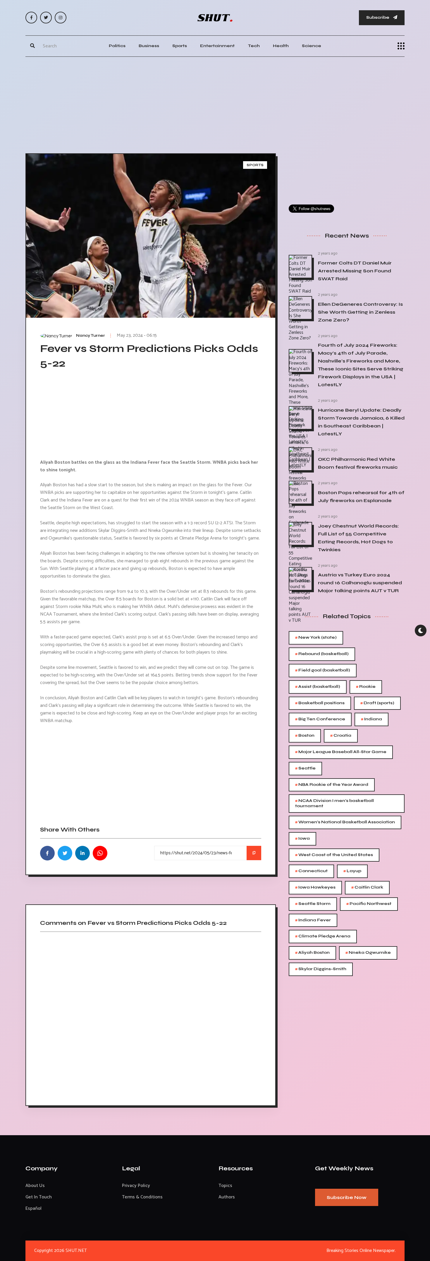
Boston (304, 735)
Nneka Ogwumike (368, 952)
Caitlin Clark (367, 887)
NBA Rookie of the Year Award (331, 784)
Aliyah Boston (312, 952)
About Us (35, 1186)
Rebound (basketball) (322, 654)
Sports (179, 45)
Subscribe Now (347, 1197)
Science (311, 45)
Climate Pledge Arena (322, 936)
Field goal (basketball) (322, 670)
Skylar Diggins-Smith (320, 969)
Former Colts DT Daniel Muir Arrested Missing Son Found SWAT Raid (355, 270)
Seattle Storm (313, 904)
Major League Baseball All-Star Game (340, 752)
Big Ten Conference (320, 719)
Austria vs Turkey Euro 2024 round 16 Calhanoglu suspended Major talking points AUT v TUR (360, 582)
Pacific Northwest (368, 904)
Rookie (366, 686)
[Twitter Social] (46, 17)
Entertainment (217, 45)
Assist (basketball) (317, 686)
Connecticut (311, 871)
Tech (254, 45)
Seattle (305, 768)
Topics (225, 1186)
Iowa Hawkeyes (315, 887)
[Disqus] (150, 1017)
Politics (117, 45)
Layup (352, 871)
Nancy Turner (90, 335)
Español (33, 1208)
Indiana (371, 719)
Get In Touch (38, 1197)
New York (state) (316, 637)
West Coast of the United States (334, 855)
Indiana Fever (313, 920)
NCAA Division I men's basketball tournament (334, 803)
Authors (227, 1197)
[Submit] (32, 46)
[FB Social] (31, 17)
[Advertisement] (215, 104)
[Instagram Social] (60, 17)
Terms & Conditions (142, 1197)
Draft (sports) (377, 703)
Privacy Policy (136, 1186)
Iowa (302, 838)
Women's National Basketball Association (345, 822)
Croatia (340, 735)
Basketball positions (320, 703)
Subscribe (378, 17)
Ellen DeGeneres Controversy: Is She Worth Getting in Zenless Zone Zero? (360, 312)
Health (281, 45)
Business (149, 45)
